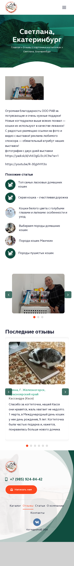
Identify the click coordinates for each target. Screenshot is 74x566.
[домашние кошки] (10, 224)
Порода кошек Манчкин (36, 241)
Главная (15, 47)
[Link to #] (64, 7)
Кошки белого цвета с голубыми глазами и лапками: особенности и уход (43, 213)
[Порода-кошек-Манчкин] (10, 237)
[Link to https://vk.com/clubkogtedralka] (37, 522)
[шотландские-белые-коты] (10, 209)
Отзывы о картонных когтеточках (42, 47)
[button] (34, 317)
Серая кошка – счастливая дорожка (43, 197)
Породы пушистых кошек (36, 253)
